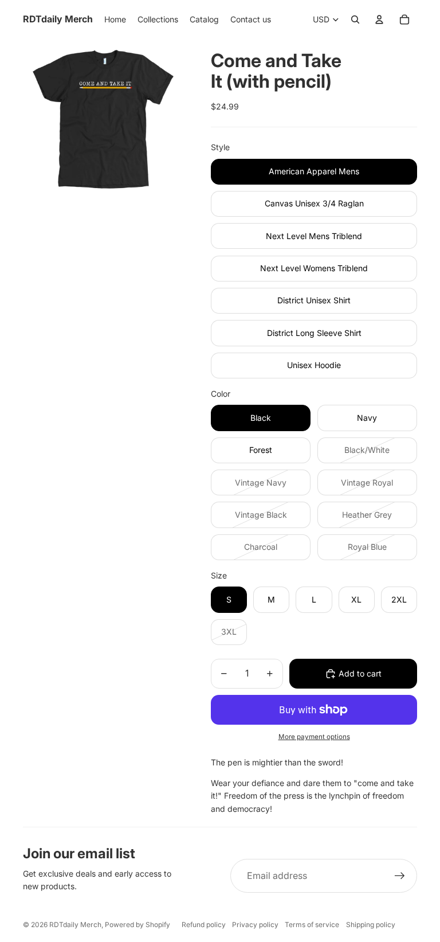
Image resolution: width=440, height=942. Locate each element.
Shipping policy (370, 924)
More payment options (314, 737)
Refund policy (204, 924)
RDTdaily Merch (75, 924)
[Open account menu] (379, 19)
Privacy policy (255, 924)
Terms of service (312, 924)
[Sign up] (400, 876)
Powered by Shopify (137, 924)
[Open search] (355, 19)
